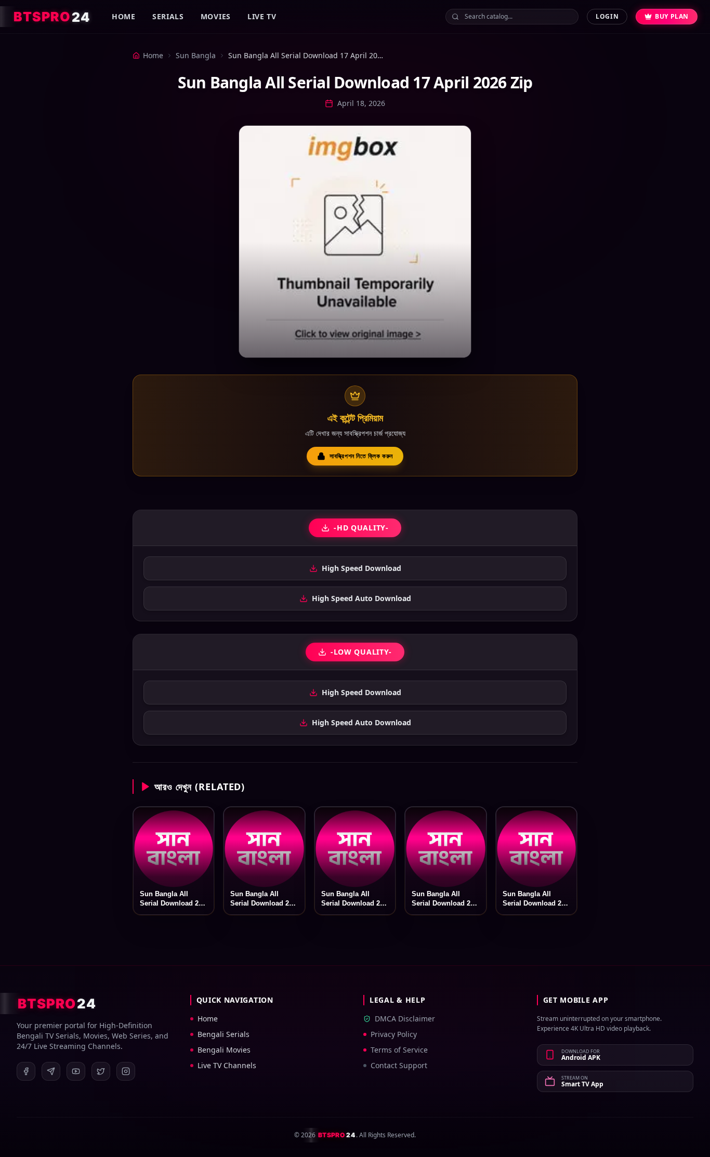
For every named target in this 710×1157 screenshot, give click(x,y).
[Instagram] (125, 1071)
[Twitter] (100, 1071)
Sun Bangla (196, 55)
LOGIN (607, 16)
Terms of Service (399, 1050)
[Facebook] (26, 1071)
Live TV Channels (227, 1065)
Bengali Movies (224, 1050)
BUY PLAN (672, 16)
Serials (168, 16)
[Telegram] (51, 1071)
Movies (216, 16)
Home (124, 16)
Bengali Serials (223, 1034)
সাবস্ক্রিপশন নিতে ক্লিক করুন (361, 455)
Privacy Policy (394, 1034)
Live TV (262, 16)
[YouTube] (76, 1071)
